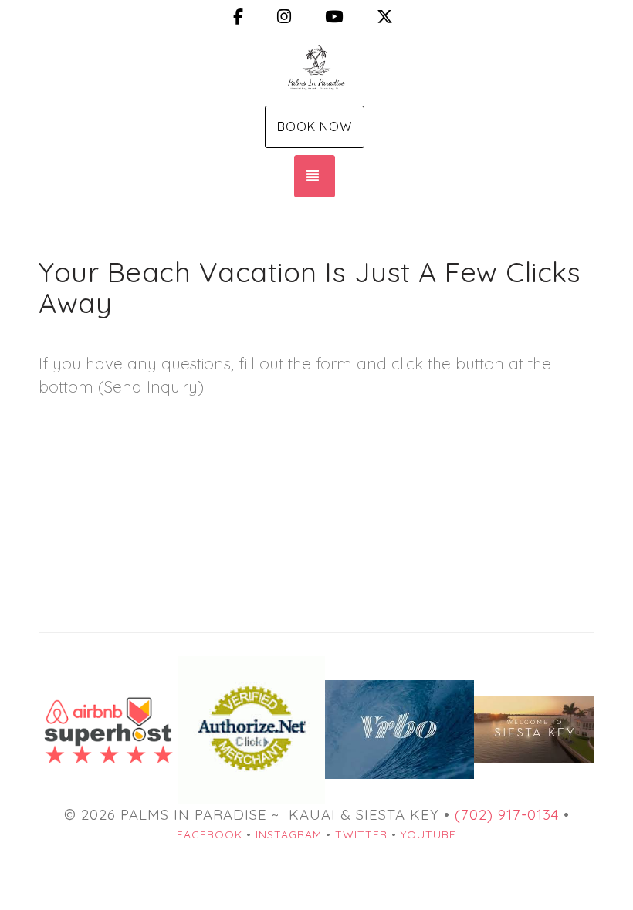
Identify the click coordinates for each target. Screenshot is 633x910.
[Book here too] (108, 728)
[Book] (399, 729)
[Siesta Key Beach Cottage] (316, 68)
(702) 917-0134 (507, 814)
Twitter (361, 834)
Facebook (209, 834)
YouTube (428, 834)
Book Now (314, 126)
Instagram (289, 834)
